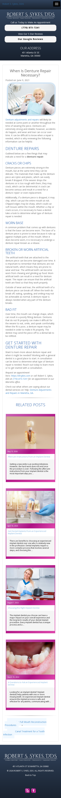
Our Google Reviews (30, 39)
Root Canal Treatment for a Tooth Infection (24, 733)
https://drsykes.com (20, 375)
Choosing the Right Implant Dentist (23, 607)
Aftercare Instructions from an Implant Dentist (29, 456)
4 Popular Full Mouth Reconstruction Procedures (25, 723)
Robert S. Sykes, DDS (13, 3)
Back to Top (30, 775)
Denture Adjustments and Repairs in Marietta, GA (28, 391)
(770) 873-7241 (31, 27)
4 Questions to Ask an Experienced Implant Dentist (28, 683)
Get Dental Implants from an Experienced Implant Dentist (27, 532)
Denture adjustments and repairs (22, 119)
